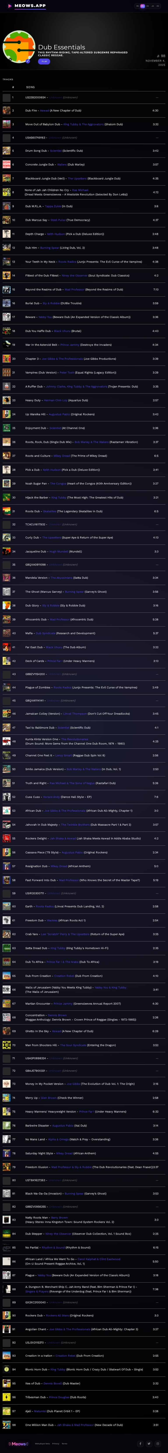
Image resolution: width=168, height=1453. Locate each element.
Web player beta (42, 1444)
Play (44, 61)
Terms (64, 1444)
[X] (149, 1444)
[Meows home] (18, 1444)
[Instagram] (158, 1444)
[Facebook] (140, 1444)
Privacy (55, 1444)
